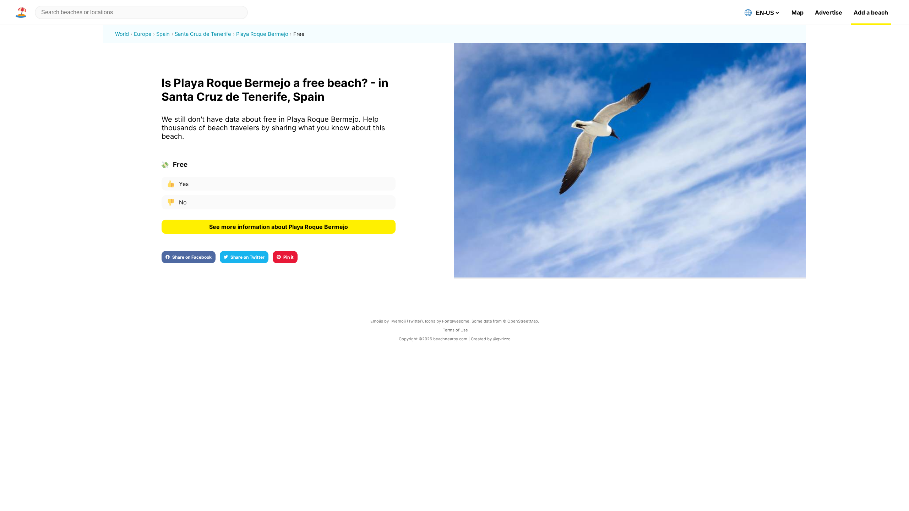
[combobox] (141, 12)
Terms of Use (455, 330)
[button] (22, 12)
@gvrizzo (502, 338)
